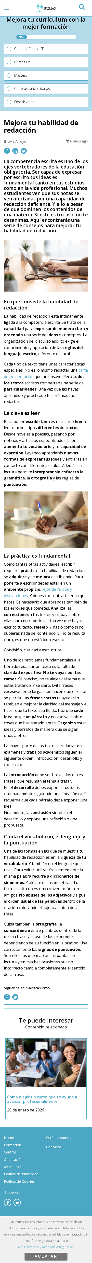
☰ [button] (7, 7)
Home (9, 1137)
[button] (81, 6)
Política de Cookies (19, 1181)
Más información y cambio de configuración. (46, 1247)
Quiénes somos (58, 1137)
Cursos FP (22, 62)
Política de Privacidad (21, 1174)
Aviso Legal (13, 1167)
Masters (20, 75)
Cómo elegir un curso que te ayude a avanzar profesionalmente (42, 1099)
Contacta (53, 1147)
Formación (12, 1145)
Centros (10, 1152)
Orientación (13, 1159)
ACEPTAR (46, 1256)
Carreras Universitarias (32, 88)
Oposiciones (24, 101)
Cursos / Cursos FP (29, 48)
